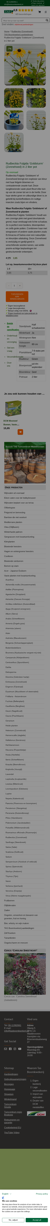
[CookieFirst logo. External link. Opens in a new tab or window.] (3, 1197)
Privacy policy (42, 1194)
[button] (7, 1194)
